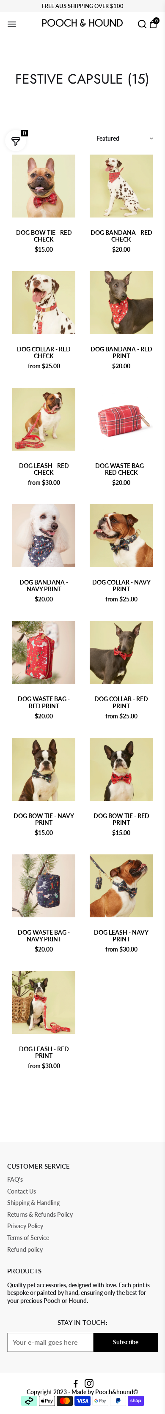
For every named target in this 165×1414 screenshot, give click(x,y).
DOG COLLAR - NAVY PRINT (121, 586)
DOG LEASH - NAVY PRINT (121, 936)
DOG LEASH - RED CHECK (44, 469)
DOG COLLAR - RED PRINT (121, 702)
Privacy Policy (25, 1226)
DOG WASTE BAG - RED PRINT (44, 702)
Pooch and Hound (44, 224)
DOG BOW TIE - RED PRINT (121, 819)
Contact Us (21, 1191)
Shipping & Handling (33, 1203)
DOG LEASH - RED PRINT (44, 1052)
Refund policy (25, 1250)
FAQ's (15, 1180)
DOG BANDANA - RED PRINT (121, 352)
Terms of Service (28, 1238)
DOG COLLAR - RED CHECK (44, 352)
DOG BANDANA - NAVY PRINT (43, 586)
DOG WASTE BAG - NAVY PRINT (44, 936)
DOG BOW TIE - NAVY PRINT (44, 819)
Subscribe (125, 1342)
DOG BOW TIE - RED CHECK (44, 236)
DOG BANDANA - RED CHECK (121, 236)
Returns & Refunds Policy (40, 1215)
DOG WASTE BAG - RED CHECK (121, 469)
